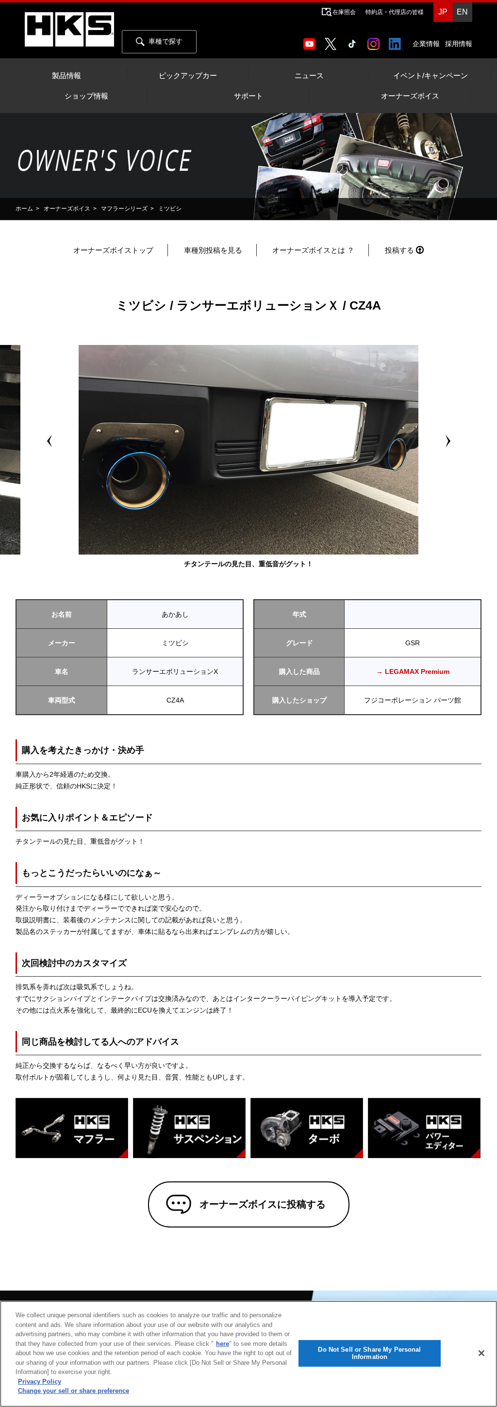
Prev (49, 441)
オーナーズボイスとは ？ (313, 250)
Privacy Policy (39, 1381)
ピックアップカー (188, 76)
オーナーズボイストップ (113, 250)
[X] (332, 41)
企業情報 (426, 44)
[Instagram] (375, 41)
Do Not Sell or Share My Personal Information (369, 1353)
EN (462, 12)
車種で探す (165, 41)
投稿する (399, 250)
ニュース (309, 76)
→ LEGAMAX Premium (412, 671)
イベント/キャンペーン (430, 76)
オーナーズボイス (410, 96)
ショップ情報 (86, 96)
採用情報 (458, 44)
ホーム (24, 208)
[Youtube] (311, 41)
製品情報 (66, 76)
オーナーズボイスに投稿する (262, 1204)
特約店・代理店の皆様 (394, 12)
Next (447, 441)
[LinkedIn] (398, 41)
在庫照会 (344, 12)
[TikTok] (354, 41)
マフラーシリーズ (124, 208)
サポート (248, 96)
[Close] (481, 1353)
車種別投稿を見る (213, 250)
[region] (248, 1354)
